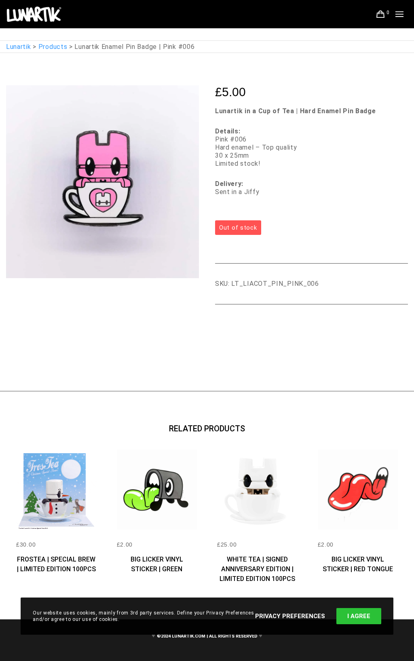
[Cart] (380, 14)
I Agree (358, 616)
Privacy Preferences (290, 616)
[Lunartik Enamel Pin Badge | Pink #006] (221, 327)
